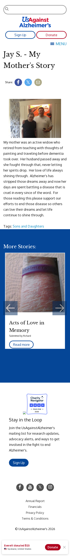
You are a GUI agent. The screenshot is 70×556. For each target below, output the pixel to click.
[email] (38, 82)
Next (59, 308)
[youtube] (30, 487)
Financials (35, 507)
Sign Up (20, 35)
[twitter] (28, 82)
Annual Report (35, 501)
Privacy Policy (35, 513)
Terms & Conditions (35, 518)
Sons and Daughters (28, 226)
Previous (10, 308)
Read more (21, 344)
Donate (51, 35)
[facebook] (18, 82)
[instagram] (50, 487)
